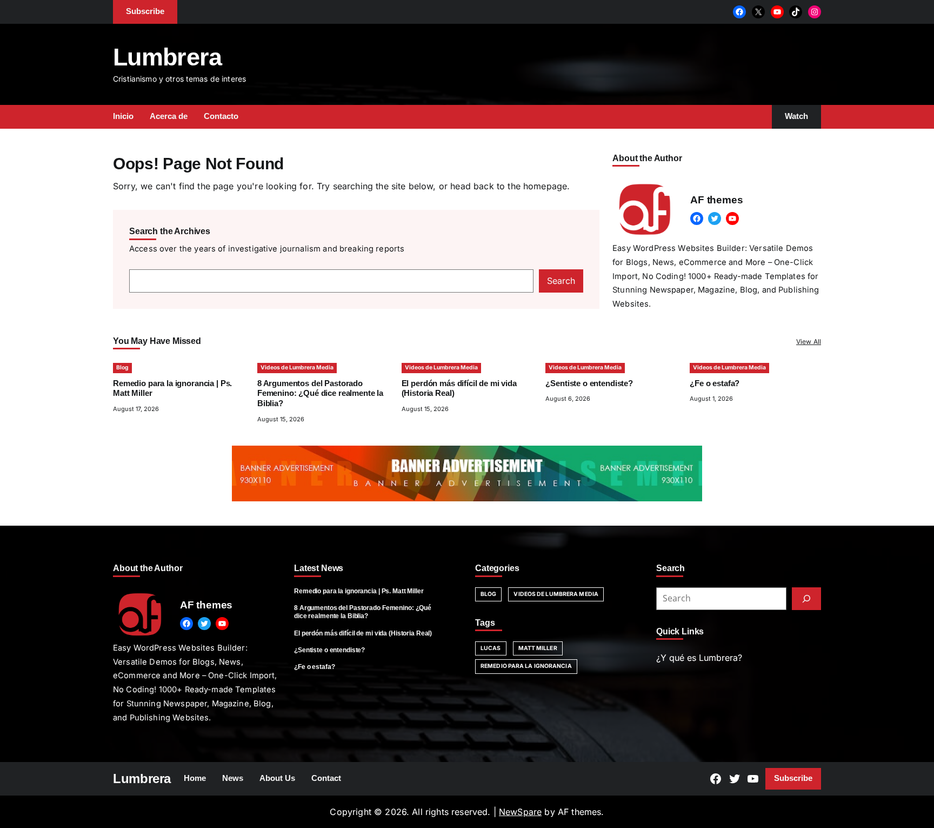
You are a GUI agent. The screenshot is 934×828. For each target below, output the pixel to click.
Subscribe (793, 778)
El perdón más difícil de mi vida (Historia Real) (363, 633)
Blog (122, 367)
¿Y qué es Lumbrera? (699, 657)
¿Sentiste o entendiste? (589, 383)
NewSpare (520, 811)
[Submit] (806, 598)
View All (808, 341)
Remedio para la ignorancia (526, 666)
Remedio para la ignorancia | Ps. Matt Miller (359, 591)
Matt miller (537, 648)
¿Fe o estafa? (714, 383)
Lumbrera (167, 57)
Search (561, 280)
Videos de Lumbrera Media (297, 367)
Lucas (491, 648)
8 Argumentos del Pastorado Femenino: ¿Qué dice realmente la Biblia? (320, 393)
